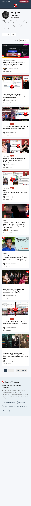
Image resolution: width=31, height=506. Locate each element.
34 (18, 370)
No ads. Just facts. (6, 1)
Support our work (24, 1)
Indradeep (10, 68)
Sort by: (17, 40)
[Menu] (28, 5)
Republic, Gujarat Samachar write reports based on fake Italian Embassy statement (14, 160)
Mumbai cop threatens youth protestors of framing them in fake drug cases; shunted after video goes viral (15, 355)
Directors (5, 411)
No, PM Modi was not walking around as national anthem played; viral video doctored (15, 128)
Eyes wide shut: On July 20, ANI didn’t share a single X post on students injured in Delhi (13, 290)
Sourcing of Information (9, 406)
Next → (24, 370)
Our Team (22, 406)
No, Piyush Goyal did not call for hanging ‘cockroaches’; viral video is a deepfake (15, 323)
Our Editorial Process (9, 402)
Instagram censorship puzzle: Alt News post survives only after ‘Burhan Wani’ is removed (14, 64)
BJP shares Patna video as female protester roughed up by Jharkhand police (15, 192)
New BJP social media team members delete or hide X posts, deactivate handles (14, 95)
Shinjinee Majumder (11, 100)
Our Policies (21, 402)
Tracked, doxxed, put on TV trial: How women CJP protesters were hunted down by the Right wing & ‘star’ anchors (14, 225)
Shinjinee (16, 68)
